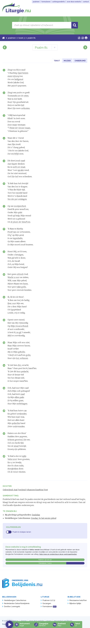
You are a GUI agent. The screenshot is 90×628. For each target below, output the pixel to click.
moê (22, 70)
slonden (22, 414)
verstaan (21, 125)
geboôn (21, 352)
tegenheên (17, 238)
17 (4, 433)
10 (4, 274)
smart (16, 446)
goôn (28, 355)
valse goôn (21, 287)
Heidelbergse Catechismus (15, 600)
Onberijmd (80, 61)
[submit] (74, 25)
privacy (49, 621)
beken (13, 469)
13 (4, 343)
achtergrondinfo (58, 2)
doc (82, 38)
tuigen (19, 255)
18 (4, 456)
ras (25, 410)
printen (86, 38)
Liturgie (18, 10)
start (3, 38)
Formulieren (49, 606)
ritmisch (43, 624)
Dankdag (36, 515)
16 (4, 411)
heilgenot (18, 79)
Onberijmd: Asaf (10, 490)
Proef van (12, 232)
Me (18, 229)
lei (20, 212)
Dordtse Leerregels (12, 606)
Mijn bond (19, 326)
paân (22, 397)
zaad (23, 160)
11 (4, 297)
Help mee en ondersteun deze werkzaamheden (58, 554)
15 (4, 388)
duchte (16, 423)
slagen (22, 199)
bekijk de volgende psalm (85, 47)
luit (22, 105)
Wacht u (13, 277)
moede (19, 193)
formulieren (45, 2)
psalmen (36, 2)
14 (4, 365)
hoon (25, 284)
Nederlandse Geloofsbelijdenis (17, 603)
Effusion (69, 621)
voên (21, 465)
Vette (12, 459)
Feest (12, 128)
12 (4, 320)
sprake (21, 170)
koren (24, 358)
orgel (25, 624)
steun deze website (36, 621)
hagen (22, 404)
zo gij (18, 332)
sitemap (24, 621)
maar (12, 125)
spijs (24, 456)
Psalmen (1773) (48, 600)
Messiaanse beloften (78, 600)
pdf (79, 38)
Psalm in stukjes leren (21, 532)
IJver (12, 303)
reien (26, 96)
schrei (20, 206)
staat (19, 167)
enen (10, 76)
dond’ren (20, 222)
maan (22, 128)
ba (21, 229)
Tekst (57, 61)
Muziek (67, 61)
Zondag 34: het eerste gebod (43, 518)
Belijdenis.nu (13, 621)
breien (25, 108)
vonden (19, 426)
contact (86, 2)
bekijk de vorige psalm (5, 47)
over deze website (74, 2)
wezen (22, 73)
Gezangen (46, 603)
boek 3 (22, 38)
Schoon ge (15, 440)
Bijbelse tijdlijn (75, 603)
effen (17, 397)
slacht (24, 371)
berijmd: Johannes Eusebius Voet (33, 490)
